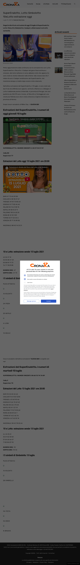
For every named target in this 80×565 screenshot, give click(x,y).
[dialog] (40, 282)
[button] (40, 282)
